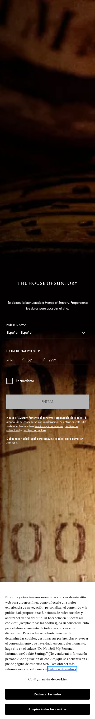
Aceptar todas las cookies (47, 709)
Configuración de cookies (47, 679)
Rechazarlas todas (47, 694)
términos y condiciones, (49, 426)
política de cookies (34, 430)
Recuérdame (25, 381)
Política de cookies (62, 669)
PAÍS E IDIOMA (16, 325)
